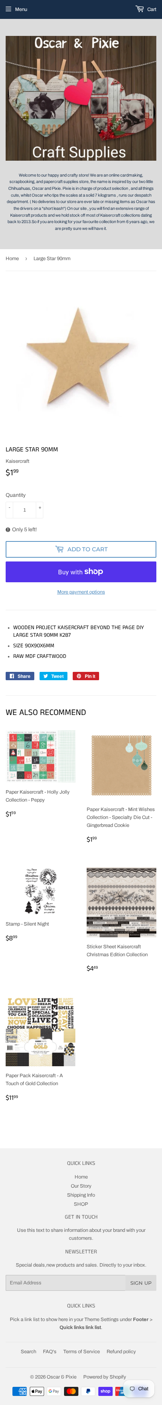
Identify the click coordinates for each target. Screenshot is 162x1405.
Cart (151, 9)
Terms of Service (81, 1351)
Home (12, 258)
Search (28, 1351)
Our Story (81, 1186)
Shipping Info (81, 1195)
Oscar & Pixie (61, 1377)
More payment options (81, 592)
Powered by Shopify (104, 1377)
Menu (21, 9)
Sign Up (140, 1283)
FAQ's (50, 1351)
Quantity (16, 495)
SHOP (81, 1204)
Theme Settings (101, 1319)
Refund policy (121, 1351)
